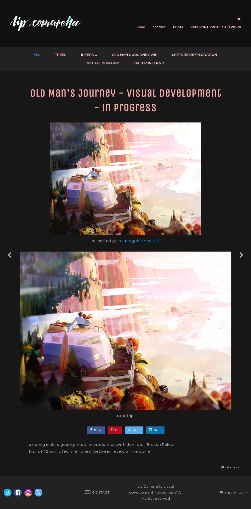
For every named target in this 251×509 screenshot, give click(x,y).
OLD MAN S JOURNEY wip (134, 55)
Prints (178, 27)
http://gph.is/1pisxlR (139, 241)
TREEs (60, 55)
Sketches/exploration (194, 55)
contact (159, 27)
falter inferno (149, 63)
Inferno (89, 55)
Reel (141, 27)
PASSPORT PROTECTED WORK (215, 27)
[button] (230, 467)
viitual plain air (103, 63)
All (37, 55)
